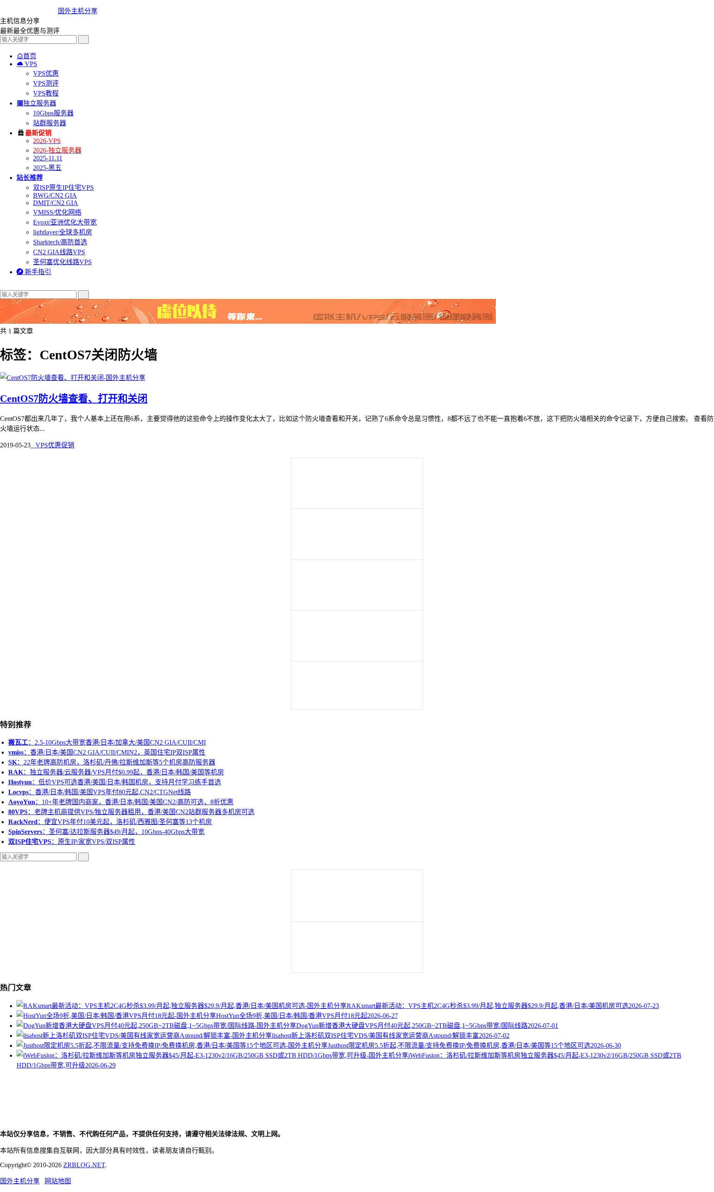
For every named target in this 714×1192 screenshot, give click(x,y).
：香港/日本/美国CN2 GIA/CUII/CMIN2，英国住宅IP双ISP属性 (106, 752)
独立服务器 (36, 103)
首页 (26, 56)
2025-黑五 (47, 167)
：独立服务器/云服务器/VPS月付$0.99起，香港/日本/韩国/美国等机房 (116, 772)
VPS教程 (46, 93)
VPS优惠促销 (52, 445)
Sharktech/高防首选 (60, 242)
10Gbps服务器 (53, 113)
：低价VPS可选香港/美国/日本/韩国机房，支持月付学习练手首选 (114, 782)
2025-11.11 (47, 158)
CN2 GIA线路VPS (59, 252)
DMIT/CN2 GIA (55, 202)
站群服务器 (49, 123)
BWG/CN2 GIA (55, 195)
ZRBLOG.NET (84, 1164)
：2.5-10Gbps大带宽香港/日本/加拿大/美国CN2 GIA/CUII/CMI (107, 742)
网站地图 (58, 1181)
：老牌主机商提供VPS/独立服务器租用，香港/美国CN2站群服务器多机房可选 (131, 811)
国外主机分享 (78, 10)
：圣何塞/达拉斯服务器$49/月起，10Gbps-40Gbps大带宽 (106, 831)
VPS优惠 (46, 73)
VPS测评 (46, 83)
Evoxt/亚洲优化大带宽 (65, 222)
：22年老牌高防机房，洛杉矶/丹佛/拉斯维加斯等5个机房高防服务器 (111, 762)
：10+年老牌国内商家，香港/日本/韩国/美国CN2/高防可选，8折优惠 (120, 801)
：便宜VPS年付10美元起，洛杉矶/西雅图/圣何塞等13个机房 (110, 821)
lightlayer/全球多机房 (62, 232)
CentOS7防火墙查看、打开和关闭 (74, 398)
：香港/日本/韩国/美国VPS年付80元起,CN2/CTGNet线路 (99, 791)
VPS (27, 63)
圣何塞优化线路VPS (62, 261)
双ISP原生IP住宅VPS (63, 187)
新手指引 (34, 271)
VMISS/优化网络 (57, 212)
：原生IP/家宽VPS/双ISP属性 (71, 841)
